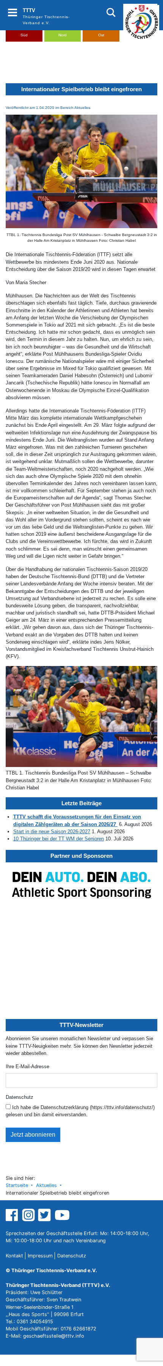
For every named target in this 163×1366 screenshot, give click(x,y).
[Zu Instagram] (28, 1215)
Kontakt (14, 1256)
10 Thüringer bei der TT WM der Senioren (58, 839)
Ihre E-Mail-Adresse (27, 1066)
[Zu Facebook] (13, 1215)
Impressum (40, 1256)
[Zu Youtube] (62, 1215)
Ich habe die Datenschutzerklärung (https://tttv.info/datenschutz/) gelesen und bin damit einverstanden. (80, 1111)
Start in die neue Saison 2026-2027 (51, 831)
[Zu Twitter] (45, 1215)
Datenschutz (19, 1097)
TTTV (29, 10)
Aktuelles (46, 1185)
